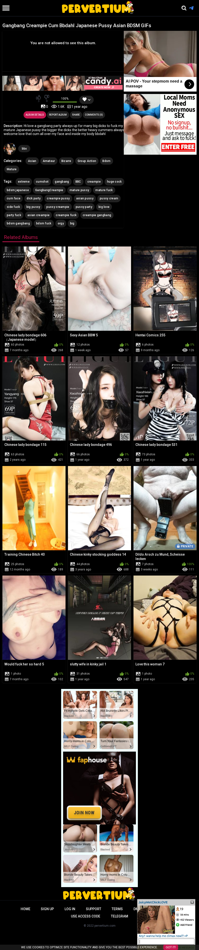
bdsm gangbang (18, 223)
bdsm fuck (43, 223)
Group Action (87, 161)
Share (76, 114)
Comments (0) (94, 114)
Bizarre (66, 161)
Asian (32, 161)
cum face (13, 198)
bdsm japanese (18, 190)
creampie (94, 181)
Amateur (49, 161)
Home (25, 909)
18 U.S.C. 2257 (164, 909)
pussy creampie (57, 207)
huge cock (114, 181)
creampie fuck (66, 215)
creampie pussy (58, 198)
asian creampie (38, 215)
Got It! (171, 947)
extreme (24, 181)
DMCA (138, 909)
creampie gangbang (97, 215)
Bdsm (106, 161)
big (72, 223)
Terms (117, 909)
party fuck (14, 215)
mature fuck (104, 190)
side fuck (13, 207)
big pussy (33, 207)
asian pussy (84, 198)
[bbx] (10, 149)
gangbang (62, 181)
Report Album (58, 114)
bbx (24, 148)
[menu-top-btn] (4, 8)
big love (104, 207)
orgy (61, 223)
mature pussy (79, 190)
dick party (34, 198)
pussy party (84, 207)
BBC (78, 181)
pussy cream (109, 198)
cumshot (42, 181)
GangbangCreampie (49, 190)
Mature (12, 169)
